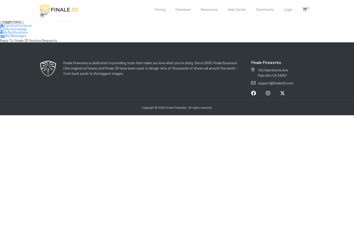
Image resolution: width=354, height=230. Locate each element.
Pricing (160, 10)
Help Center (237, 10)
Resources (209, 10)
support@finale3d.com (275, 83)
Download (183, 10)
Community (265, 10)
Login (288, 10)
